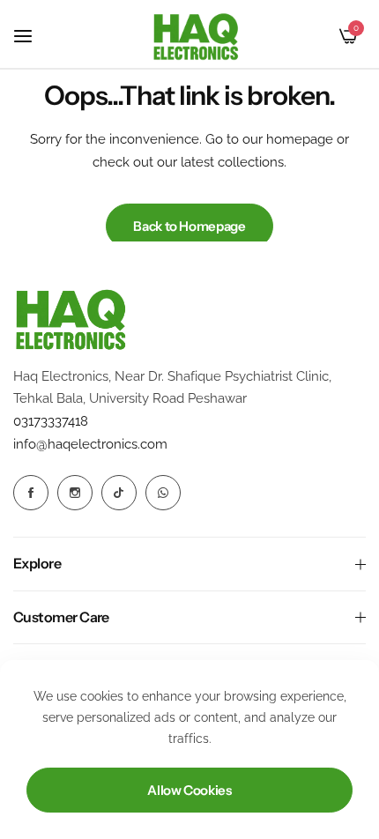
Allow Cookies (189, 790)
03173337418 (50, 421)
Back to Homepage (189, 226)
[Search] (318, 36)
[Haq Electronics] (196, 36)
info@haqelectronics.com (90, 444)
